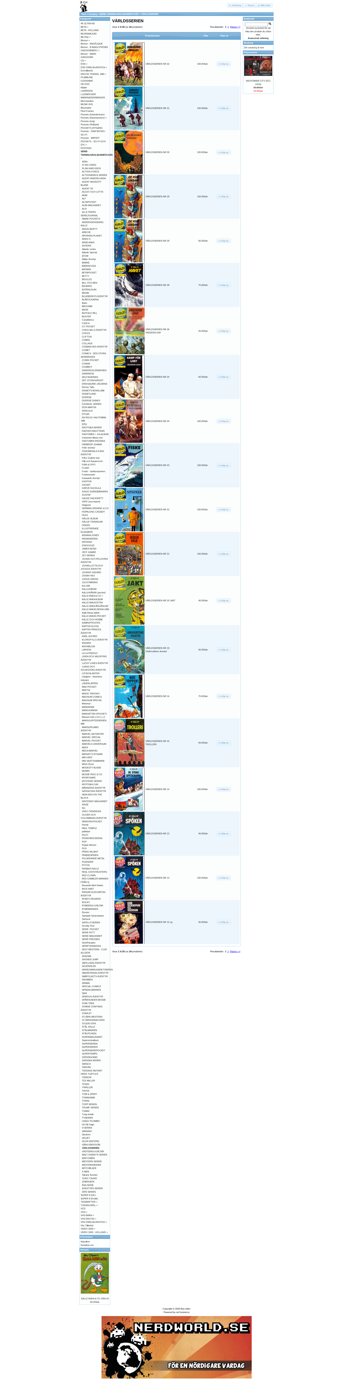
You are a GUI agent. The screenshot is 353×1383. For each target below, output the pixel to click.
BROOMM (87, 306)
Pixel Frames (87, 111)
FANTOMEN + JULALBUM (95, 434)
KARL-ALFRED (89, 636)
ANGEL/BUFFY (89, 229)
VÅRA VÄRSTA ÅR (91, 1144)
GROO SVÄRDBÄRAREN (95, 491)
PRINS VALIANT (90, 851)
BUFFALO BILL (89, 313)
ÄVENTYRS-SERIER (92, 1188)
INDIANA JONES (90, 535)
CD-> (83, 60)
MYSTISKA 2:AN (90, 784)
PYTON (86, 865)
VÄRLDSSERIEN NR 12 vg (158, 922)
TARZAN (86, 1067)
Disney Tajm (88, 387)
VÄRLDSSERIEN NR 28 (157, 285)
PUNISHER (87, 862)
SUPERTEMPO (89, 1053)
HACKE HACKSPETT (92, 498)
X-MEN (85, 1171)
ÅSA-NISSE (88, 1185)
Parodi (85, 825)
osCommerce (183, 1312)
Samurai (86, 919)
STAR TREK (88, 1003)
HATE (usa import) (91, 501)
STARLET (87, 1013)
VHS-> (84, 1212)
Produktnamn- (153, 35)
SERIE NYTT (88, 932)
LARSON (86, 649)
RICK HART (88, 889)
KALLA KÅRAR (89, 589)
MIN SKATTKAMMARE (93, 761)
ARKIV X (86, 239)
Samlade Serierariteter (93, 916)
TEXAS (85, 1084)
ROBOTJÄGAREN (91, 899)
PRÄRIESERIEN (90, 855)
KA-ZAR (86, 586)
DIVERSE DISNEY (91, 400)
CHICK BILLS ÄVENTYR (94, 330)
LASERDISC (87, 91)
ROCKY (86, 902)
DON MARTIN (89, 407)
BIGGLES (87, 279)
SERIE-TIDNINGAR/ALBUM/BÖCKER (119, 14)
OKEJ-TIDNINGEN (91, 811)
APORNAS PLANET (92, 235)
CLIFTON (87, 336)
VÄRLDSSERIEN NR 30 (157, 152)
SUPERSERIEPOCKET (93, 1050)
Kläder (84, 87)
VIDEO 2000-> (88, 1229)
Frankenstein (88, 474)
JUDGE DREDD (90, 579)
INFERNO (87, 542)
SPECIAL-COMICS (91, 986)
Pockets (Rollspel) (90, 124)
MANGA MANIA (89, 710)
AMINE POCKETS (91, 219)
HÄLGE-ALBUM (90, 518)
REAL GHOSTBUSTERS (94, 872)
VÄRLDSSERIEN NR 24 (157, 421)
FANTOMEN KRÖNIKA (93, 441)
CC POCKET (88, 326)
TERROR (87, 1077)
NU (83, 808)
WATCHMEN (88, 1158)
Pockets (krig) (88, 121)
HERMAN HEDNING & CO (95, 508)
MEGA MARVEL (90, 750)
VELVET (86, 1138)
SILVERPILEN (89, 966)
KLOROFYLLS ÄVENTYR (95, 639)
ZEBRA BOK (88, 1181)
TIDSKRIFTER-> (89, 1202)
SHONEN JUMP (90, 959)
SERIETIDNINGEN (91, 946)
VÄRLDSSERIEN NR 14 (157, 789)
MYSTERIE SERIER (92, 781)
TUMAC (86, 1111)
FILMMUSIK (87, 77)
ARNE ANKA (88, 242)
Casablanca (88, 320)
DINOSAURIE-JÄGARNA (94, 384)
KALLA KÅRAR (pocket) (94, 592)
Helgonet (86, 505)
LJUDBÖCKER (88, 94)
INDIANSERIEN (90, 538)
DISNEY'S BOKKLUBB (93, 390)
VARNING (87, 1131)
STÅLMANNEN (89, 1030)
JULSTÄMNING (90, 582)
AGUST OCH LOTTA (92, 192)
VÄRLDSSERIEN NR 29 (157, 196)
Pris (206, 35)
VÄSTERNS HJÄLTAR (93, 1151)
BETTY (85, 276)
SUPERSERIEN (90, 1043)
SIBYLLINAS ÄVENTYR (93, 963)
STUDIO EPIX (89, 1023)
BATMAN (86, 269)
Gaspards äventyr (91, 478)
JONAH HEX (88, 575)
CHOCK (86, 333)
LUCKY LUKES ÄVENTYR (95, 663)
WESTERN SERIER (92, 1161)
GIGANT (86, 485)
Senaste (84, 1250)
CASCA (85, 323)
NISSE (85, 804)
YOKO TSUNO (89, 1178)
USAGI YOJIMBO (91, 1121)
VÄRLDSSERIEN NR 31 (157, 108)
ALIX (84, 209)
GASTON (87, 481)
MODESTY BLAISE (91, 767)
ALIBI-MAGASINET (91, 205)
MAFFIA (86, 690)
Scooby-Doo (88, 926)
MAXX (85, 747)
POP (84, 841)
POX (84, 848)
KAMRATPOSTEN (91, 623)
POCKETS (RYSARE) (92, 128)
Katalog (93, 14)
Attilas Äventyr (89, 259)
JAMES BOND (89, 548)
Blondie (85, 293)
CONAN (86, 363)
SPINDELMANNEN (91, 990)
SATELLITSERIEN (91, 922)
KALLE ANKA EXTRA (92, 602)
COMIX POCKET (90, 360)
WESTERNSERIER (91, 1165)
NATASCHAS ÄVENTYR (94, 791)
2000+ (85, 161)
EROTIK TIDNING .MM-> (93, 74)
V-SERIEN (87, 1128)
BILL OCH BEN (89, 283)
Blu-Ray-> (86, 37)
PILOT (85, 835)
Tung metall (87, 1114)
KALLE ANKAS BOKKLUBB (95, 609)
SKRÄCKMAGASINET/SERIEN (97, 969)
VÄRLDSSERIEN (150, 14)
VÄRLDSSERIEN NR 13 (157, 833)
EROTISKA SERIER (92, 427)
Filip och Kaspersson (92, 461)
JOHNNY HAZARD (91, 572)
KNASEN (86, 643)
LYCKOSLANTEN (90, 673)
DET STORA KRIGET (93, 380)
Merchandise (87, 101)
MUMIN (85, 771)
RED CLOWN (89, 875)
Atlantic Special (89, 252)
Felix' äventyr (88, 447)
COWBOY (87, 367)
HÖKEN (86, 525)
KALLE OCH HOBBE (92, 619)
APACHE (86, 232)
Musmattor (86, 108)
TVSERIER (87, 1118)
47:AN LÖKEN (89, 165)
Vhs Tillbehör (87, 1225)
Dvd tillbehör (87, 70)
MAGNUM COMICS (92, 697)
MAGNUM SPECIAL (92, 700)
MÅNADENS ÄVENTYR (93, 788)
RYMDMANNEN (90, 909)
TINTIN (85, 1091)
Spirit (84, 993)
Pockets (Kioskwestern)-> (94, 118)
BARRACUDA (89, 266)
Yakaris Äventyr (90, 1175)
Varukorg (248, 43)
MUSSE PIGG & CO (92, 774)
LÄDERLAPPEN (90, 683)
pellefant (86, 831)
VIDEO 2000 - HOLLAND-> (94, 1232)
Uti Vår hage (88, 1124)
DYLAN (85, 414)
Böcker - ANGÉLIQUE (92, 43)
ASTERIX (86, 245)
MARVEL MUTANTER (93, 734)
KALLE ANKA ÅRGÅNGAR (95, 606)
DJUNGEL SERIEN (91, 404)
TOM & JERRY (89, 1094)
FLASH (85, 468)
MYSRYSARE (89, 777)
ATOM (85, 256)
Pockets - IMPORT (90, 138)
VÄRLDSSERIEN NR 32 (157, 64)
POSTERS (86, 148)
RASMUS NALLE (90, 868)
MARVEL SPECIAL (91, 737)
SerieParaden (88, 942)
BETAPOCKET (89, 272)
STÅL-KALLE (88, 1027)
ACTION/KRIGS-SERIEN (94, 175)
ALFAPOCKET (89, 202)
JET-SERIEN (88, 555)
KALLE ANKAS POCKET (94, 616)
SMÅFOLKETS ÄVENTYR (95, 976)
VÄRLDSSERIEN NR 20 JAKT (160, 600)
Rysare (85, 912)
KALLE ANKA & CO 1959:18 (95, 1298)
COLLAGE (87, 343)
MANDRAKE (88, 707)
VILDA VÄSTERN (90, 1141)
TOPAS (85, 1101)
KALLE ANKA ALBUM (92, 599)
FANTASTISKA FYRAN (93, 431)
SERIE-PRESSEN (91, 939)
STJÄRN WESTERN (92, 1017)
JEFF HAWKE (89, 552)
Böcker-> (85, 40)
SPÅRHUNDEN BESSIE (94, 1000)
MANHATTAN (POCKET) (94, 714)
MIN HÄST (87, 757)
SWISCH (86, 1064)
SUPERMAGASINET (92, 1037)
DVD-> (84, 64)
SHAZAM (86, 956)
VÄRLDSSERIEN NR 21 (157, 554)
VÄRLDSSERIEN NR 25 (157, 377)
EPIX (84, 424)
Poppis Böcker (89, 845)
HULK (85, 515)
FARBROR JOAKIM (92, 444)
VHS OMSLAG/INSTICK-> (94, 1222)
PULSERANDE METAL (93, 858)
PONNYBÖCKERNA (92, 838)
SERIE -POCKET (90, 929)
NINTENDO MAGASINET (94, 801)
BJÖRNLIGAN (89, 289)
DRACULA (87, 411)
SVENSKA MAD (89, 1057)
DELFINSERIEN (90, 377)
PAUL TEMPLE (89, 828)
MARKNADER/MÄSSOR (93, 97)
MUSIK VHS (87, 104)
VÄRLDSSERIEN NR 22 (157, 509)
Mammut (86, 703)
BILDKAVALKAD (89, 33)
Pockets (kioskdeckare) (93, 114)
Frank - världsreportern (93, 471)
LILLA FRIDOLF (90, 653)
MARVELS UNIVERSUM (94, 744)
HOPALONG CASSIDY (93, 512)
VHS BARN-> (87, 1215)
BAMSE (85, 262)
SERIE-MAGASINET (92, 936)
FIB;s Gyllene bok (91, 458)
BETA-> (84, 27)
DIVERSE (87, 397)
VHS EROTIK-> (88, 1219)
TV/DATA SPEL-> (89, 1205)
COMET (86, 350)
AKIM (84, 195)
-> (97, 154)
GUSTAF (86, 495)
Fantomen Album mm (92, 437)
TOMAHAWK (88, 1097)
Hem (83, 14)
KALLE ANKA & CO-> (92, 596)
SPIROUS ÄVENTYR (92, 996)
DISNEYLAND (89, 394)
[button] (235, 5)
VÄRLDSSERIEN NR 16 (157, 696)
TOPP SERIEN (89, 1104)
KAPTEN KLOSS (90, 626)
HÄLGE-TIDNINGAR (92, 522)
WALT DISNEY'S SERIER (94, 1154)
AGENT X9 (87, 188)
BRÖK (85, 310)
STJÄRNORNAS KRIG (93, 1020)
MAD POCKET (89, 687)
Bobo (84, 303)
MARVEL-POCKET (91, 740)
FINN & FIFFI (88, 464)
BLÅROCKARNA (90, 299)
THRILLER (87, 1087)
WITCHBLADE (89, 1168)
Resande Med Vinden (92, 885)
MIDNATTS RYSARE (92, 754)
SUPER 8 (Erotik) (89, 1198)
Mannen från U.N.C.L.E (93, 717)
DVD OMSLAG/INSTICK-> (94, 67)
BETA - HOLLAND (90, 30)
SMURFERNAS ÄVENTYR (95, 973)
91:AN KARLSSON (91, 168)
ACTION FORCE (90, 171)
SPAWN (86, 983)
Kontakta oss (87, 1245)
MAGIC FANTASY (91, 693)
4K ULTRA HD (88, 23)
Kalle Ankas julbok (91, 613)
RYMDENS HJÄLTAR (92, 905)
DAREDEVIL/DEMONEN (94, 370)
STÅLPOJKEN (89, 1033)
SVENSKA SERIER (91, 1060)
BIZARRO (87, 286)
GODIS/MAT (87, 81)
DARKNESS (88, 373)
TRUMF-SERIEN (90, 1107)
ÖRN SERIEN (89, 1192)
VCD (83, 1208)
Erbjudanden (250, 52)
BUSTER (86, 316)
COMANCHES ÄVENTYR (94, 346)
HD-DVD (85, 84)
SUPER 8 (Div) (88, 1195)
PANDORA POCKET (92, 821)
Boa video (185, 1309)
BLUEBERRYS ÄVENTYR (95, 296)
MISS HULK (88, 764)
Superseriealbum (90, 1040)
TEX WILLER (88, 1080)
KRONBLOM (88, 646)
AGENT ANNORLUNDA (94, 178)
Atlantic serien (89, 249)
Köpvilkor (85, 1241)
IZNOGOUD (88, 545)
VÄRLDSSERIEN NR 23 (157, 465)
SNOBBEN (87, 979)
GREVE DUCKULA (91, 488)
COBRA (86, 340)
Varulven (86, 1134)
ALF (84, 198)
